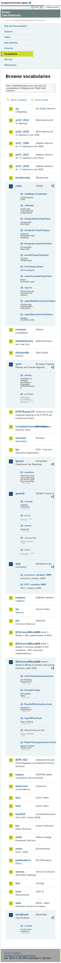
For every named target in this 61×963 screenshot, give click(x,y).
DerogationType (29, 690)
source (27, 525)
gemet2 (20, 493)
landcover (21, 786)
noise (18, 848)
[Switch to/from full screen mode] (42, 7)
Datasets (8, 31)
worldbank (21, 914)
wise (18, 903)
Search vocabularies (19, 100)
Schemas (8, 48)
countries (29, 472)
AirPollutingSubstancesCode (29, 676)
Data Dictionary (27, 20)
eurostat (20, 438)
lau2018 (20, 814)
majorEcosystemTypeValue (29, 276)
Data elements (11, 43)
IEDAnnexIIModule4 (25, 661)
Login (36, 7)
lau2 (18, 806)
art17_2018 (22, 166)
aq (17, 108)
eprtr (18, 364)
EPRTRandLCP (25, 411)
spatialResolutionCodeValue (29, 314)
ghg (17, 563)
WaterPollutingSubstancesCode (29, 742)
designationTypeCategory (29, 230)
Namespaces (10, 65)
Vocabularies (10, 54)
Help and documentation (15, 26)
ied (17, 620)
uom (18, 891)
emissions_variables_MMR (29, 575)
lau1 (18, 797)
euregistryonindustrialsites (25, 426)
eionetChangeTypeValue (29, 255)
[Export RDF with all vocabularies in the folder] (52, 186)
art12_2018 (22, 131)
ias (17, 609)
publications (23, 860)
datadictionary (24, 341)
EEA (17, 2)
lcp (17, 825)
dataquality (22, 352)
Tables (7, 37)
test (17, 883)
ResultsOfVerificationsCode (29, 704)
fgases (19, 461)
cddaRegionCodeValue (29, 194)
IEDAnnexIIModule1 (25, 632)
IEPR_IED (21, 759)
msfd (18, 837)
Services (8, 59)
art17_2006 (22, 143)
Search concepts (41, 100)
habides (20, 597)
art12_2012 (22, 120)
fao (17, 449)
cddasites (29, 205)
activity (28, 375)
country (28, 926)
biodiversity (22, 177)
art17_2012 (22, 154)
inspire (19, 774)
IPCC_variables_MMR (29, 584)
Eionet (16, 20)
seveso (19, 871)
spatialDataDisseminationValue (29, 301)
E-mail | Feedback (12, 953)
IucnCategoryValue (29, 266)
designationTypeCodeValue (29, 243)
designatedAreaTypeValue (29, 219)
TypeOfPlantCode (29, 718)
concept (28, 501)
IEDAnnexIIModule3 (25, 643)
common (20, 329)
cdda (18, 186)
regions (28, 287)
